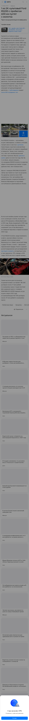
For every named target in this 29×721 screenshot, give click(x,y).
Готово (14, 718)
